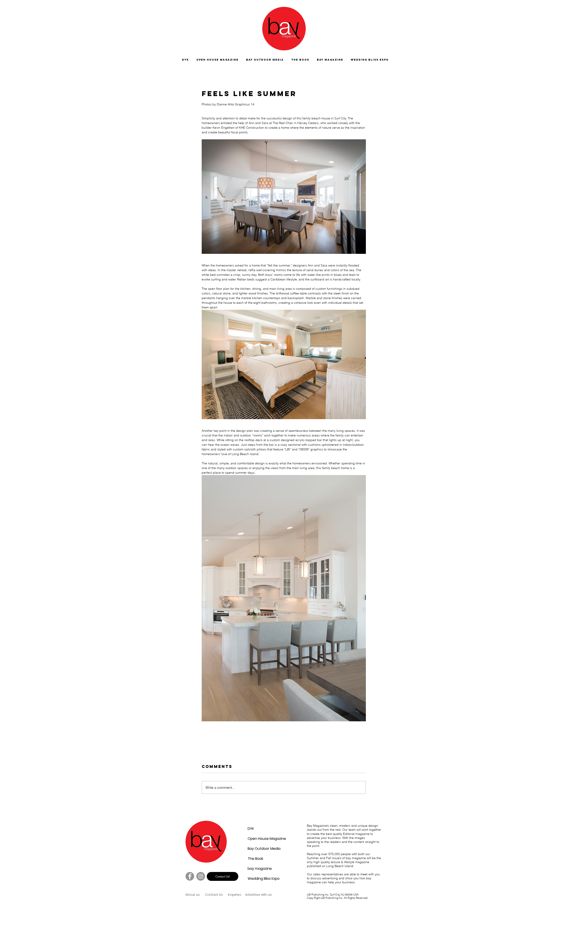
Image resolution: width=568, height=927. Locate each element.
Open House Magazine (258, 838)
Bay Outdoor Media (258, 848)
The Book (255, 858)
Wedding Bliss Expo (258, 878)
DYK (251, 828)
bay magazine (258, 868)
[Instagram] (200, 876)
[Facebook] (189, 876)
